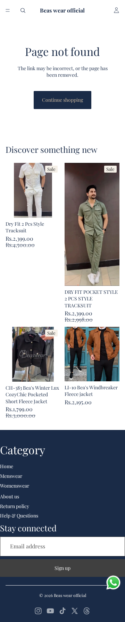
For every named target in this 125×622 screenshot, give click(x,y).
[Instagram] (38, 611)
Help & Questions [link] (19, 515)
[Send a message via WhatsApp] (113, 582)
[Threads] (87, 611)
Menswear (11, 476)
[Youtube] (50, 611)
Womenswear (14, 485)
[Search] (23, 10)
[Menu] (7, 10)
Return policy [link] (14, 506)
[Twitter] (74, 611)
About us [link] (9, 496)
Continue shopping (62, 100)
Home (6, 466)
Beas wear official (70, 595)
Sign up (62, 568)
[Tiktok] (62, 611)
